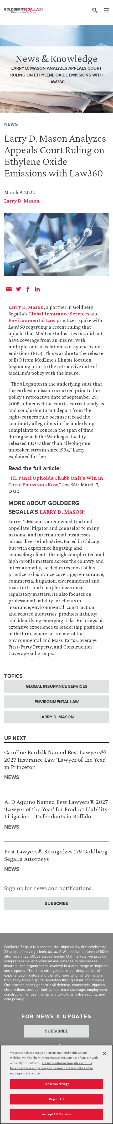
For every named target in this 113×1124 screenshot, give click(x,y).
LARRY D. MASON (61, 511)
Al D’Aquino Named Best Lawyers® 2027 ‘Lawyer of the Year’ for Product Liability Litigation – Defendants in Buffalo (56, 809)
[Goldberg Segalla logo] (23, 10)
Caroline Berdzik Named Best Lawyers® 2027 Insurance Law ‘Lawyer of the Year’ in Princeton (55, 759)
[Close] (104, 1053)
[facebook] (27, 289)
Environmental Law (31, 320)
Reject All (56, 1099)
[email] (9, 289)
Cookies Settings (56, 1084)
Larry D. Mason (22, 201)
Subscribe (56, 903)
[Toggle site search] (94, 10)
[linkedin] (37, 289)
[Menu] (104, 10)
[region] (56, 1084)
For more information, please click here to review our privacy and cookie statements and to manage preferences (51, 1068)
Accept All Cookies (56, 1114)
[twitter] (18, 289)
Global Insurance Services (58, 313)
